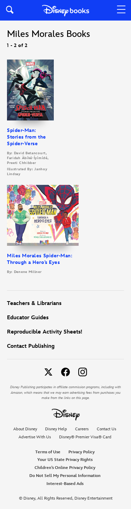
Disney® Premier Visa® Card (85, 437)
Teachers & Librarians (34, 303)
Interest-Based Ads (64, 483)
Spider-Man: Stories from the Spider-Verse (26, 137)
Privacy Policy (81, 452)
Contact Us (106, 429)
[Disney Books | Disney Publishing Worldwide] (65, 10)
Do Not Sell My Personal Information (65, 475)
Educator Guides (28, 317)
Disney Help (56, 429)
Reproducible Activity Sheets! (44, 332)
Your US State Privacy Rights (65, 459)
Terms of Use (47, 452)
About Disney (25, 429)
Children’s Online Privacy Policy (65, 467)
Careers (82, 429)
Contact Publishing (30, 346)
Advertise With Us (35, 437)
